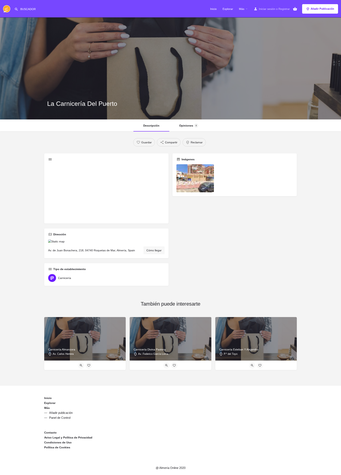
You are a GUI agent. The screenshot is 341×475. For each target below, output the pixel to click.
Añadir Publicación (322, 8)
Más (241, 8)
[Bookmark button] (89, 365)
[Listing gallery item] (195, 178)
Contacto (50, 432)
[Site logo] (7, 8)
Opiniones (188, 125)
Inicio (213, 8)
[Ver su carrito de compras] (295, 9)
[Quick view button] (81, 365)
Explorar (228, 8)
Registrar (284, 8)
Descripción (151, 125)
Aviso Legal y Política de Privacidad (68, 437)
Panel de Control (59, 417)
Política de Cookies (57, 447)
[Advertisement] (106, 192)
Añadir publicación (61, 412)
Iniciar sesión (267, 8)
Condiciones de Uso (58, 442)
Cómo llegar (154, 250)
